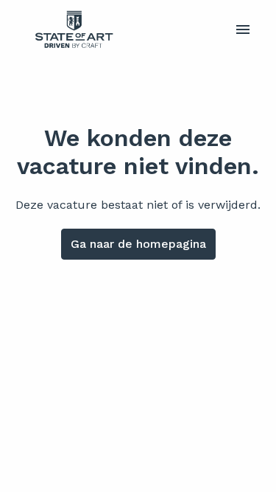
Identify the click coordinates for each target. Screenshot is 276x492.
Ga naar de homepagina (138, 244)
